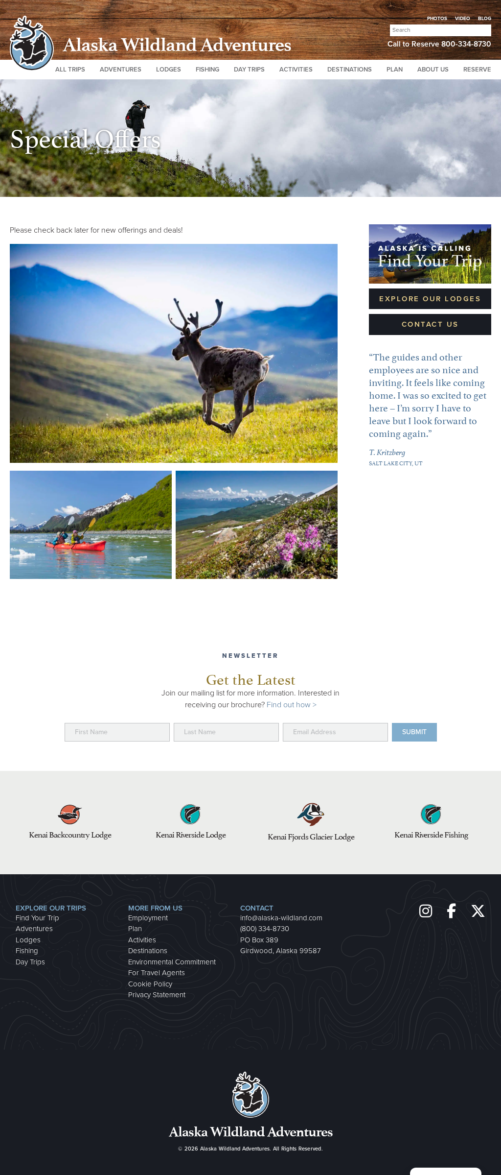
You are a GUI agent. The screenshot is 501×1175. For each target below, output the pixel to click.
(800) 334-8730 (264, 928)
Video (462, 19)
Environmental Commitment (172, 962)
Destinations (147, 950)
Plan (135, 928)
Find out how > (292, 705)
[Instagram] (427, 911)
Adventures (34, 928)
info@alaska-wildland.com (281, 917)
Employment (148, 917)
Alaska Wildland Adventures (235, 1149)
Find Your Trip (37, 917)
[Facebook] (454, 911)
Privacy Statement (156, 994)
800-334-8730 (466, 44)
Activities (142, 939)
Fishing (27, 950)
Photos (437, 19)
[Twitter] (478, 911)
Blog (484, 19)
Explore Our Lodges (430, 298)
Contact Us (430, 324)
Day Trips (30, 962)
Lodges (28, 939)
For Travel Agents (156, 972)
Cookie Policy (150, 984)
